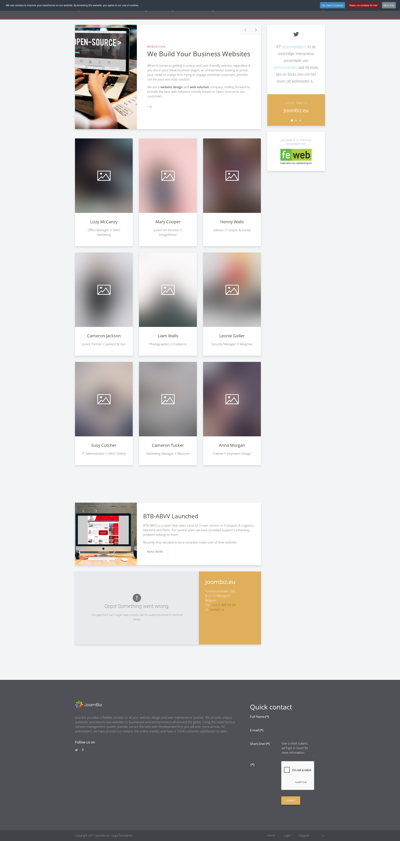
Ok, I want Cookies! (332, 5)
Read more (155, 552)
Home (271, 835)
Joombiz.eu (296, 110)
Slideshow (292, 120)
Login (287, 835)
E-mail (256, 730)
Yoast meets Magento (104, 561)
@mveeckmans (286, 68)
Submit (290, 800)
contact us (217, 609)
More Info (389, 5)
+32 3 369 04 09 (224, 605)
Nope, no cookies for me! (363, 5)
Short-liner (260, 744)
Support (304, 835)
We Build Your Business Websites (198, 53)
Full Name (259, 716)
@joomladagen (294, 47)
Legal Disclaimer (121, 835)
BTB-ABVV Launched (108, 561)
